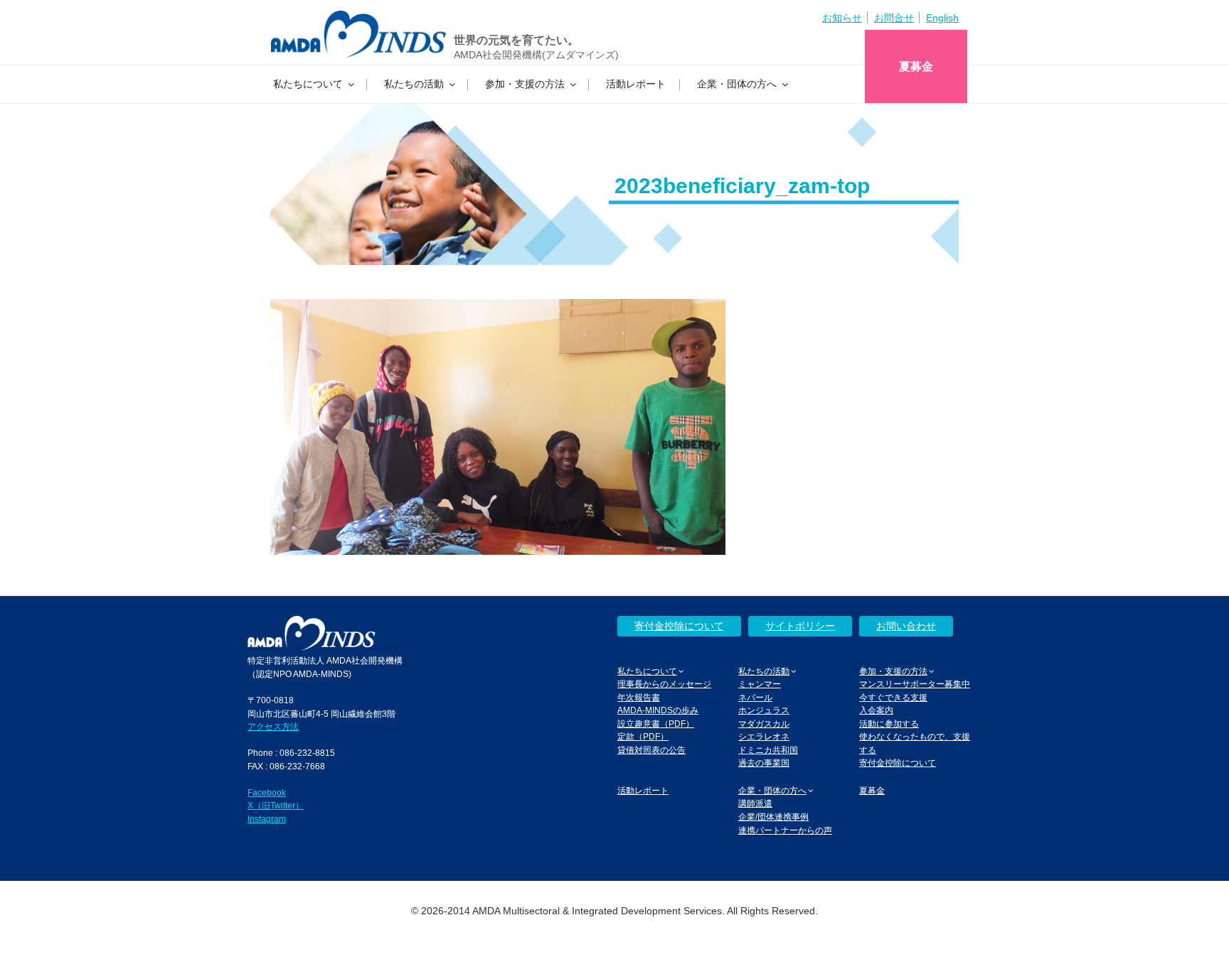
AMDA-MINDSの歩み (657, 710)
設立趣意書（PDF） (655, 723)
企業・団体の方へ (737, 84)
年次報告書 (638, 697)
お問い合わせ (906, 626)
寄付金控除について (679, 626)
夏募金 (916, 66)
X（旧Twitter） (276, 805)
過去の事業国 (763, 762)
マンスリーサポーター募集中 (914, 683)
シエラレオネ (763, 736)
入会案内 (876, 710)
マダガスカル (763, 723)
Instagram (267, 818)
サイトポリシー (800, 626)
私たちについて (308, 84)
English (942, 17)
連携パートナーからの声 (785, 830)
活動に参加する (889, 723)
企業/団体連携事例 (773, 816)
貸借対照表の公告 (651, 749)
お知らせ (842, 17)
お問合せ (894, 17)
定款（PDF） (643, 736)
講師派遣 (755, 803)
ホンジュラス (763, 710)
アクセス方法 (273, 726)
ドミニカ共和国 (768, 749)
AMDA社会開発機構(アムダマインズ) (536, 54)
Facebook (267, 792)
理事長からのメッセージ (664, 683)
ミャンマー (759, 683)
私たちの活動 (414, 84)
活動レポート (636, 84)
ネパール (755, 697)
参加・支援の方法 (525, 84)
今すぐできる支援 (893, 697)
